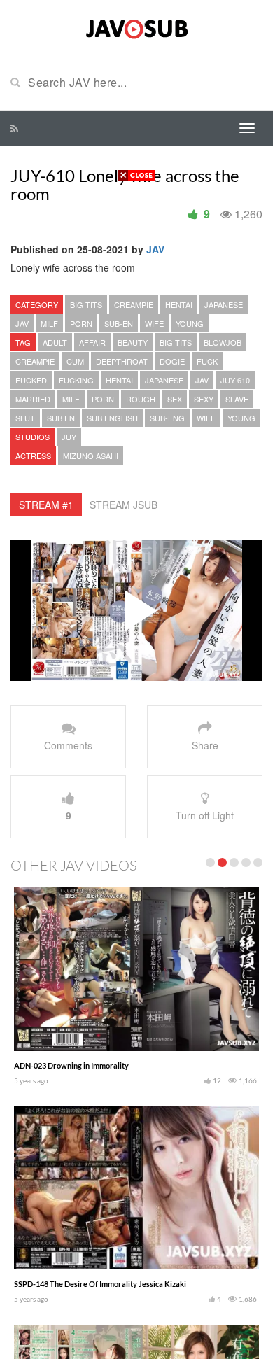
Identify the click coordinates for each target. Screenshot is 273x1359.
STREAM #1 (46, 505)
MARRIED (32, 398)
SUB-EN (118, 323)
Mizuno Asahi (90, 455)
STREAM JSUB (124, 505)
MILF (49, 323)
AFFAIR (92, 342)
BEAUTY (133, 342)
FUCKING (76, 380)
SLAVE (236, 398)
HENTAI (178, 304)
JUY (69, 436)
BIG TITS (86, 304)
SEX (174, 398)
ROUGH (140, 398)
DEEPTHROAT (122, 361)
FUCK (207, 361)
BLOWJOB (222, 342)
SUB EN (61, 417)
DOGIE (172, 361)
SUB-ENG (167, 417)
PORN (81, 323)
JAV (155, 249)
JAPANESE (223, 304)
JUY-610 (235, 380)
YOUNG (190, 323)
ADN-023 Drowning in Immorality (71, 1065)
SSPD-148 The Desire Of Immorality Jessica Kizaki (100, 1283)
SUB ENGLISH (112, 417)
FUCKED (31, 380)
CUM (75, 361)
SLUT (25, 417)
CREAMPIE (133, 304)
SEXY (204, 398)
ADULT (55, 342)
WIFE (154, 323)
